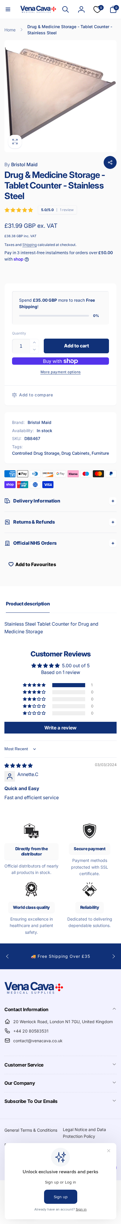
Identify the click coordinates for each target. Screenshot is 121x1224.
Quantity (19, 333)
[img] (18, 765)
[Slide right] (113, 956)
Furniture (100, 453)
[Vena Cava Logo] (33, 993)
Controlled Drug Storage (35, 453)
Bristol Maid (21, 164)
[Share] (110, 162)
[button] (7, 9)
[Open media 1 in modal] (60, 96)
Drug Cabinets (75, 453)
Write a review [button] (60, 728)
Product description (28, 604)
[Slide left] (7, 956)
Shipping (29, 244)
